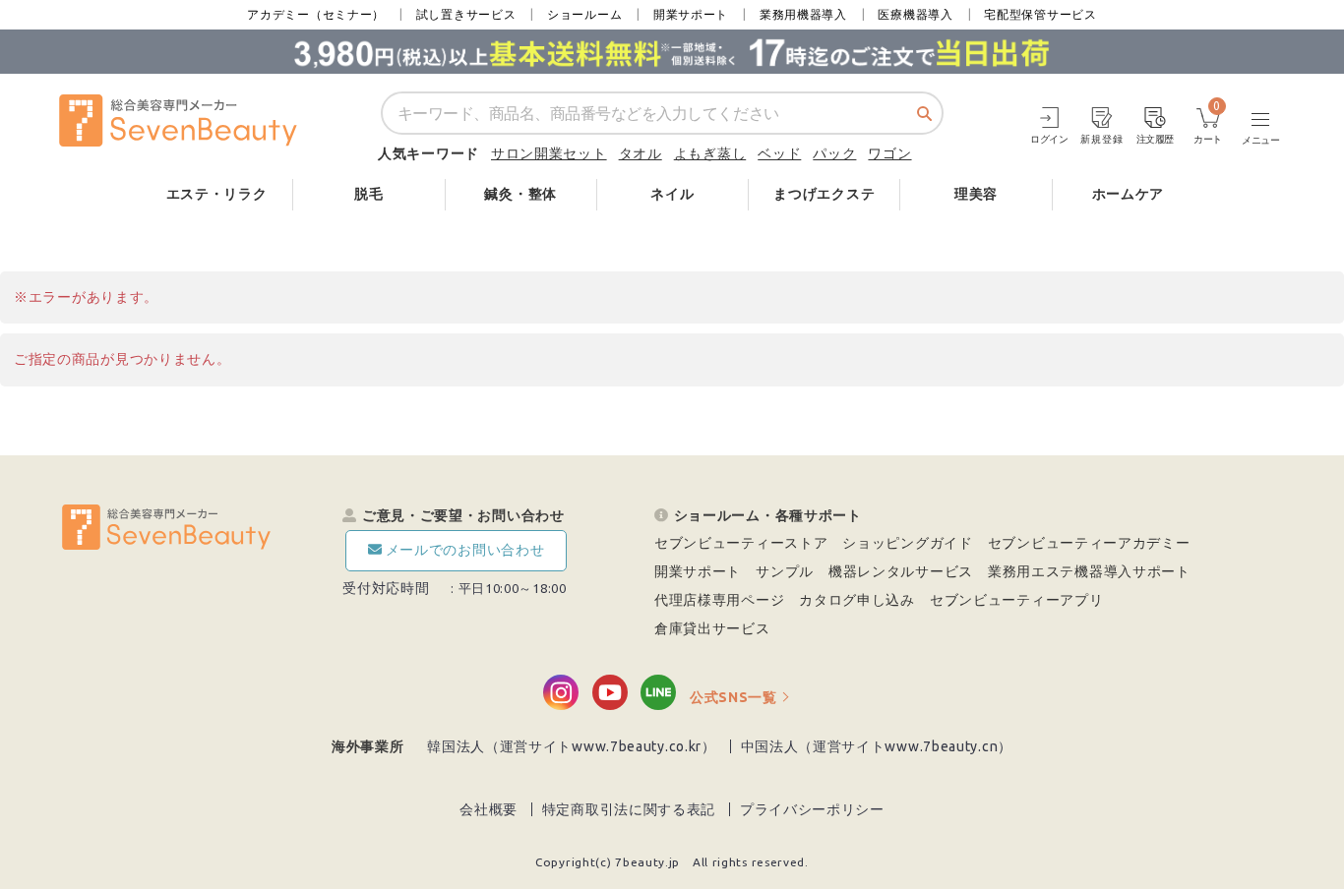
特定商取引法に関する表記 (628, 809)
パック (834, 153)
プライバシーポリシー (812, 809)
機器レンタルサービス (900, 571)
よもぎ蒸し (710, 153)
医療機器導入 (915, 14)
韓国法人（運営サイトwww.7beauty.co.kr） (571, 746)
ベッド (779, 153)
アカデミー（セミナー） (316, 14)
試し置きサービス (466, 14)
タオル (640, 153)
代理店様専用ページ (719, 600)
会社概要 (488, 809)
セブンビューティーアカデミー (1089, 543)
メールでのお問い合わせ (465, 550)
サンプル (785, 571)
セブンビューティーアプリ (1016, 600)
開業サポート (690, 14)
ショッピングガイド (907, 543)
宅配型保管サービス (1040, 14)
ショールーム (584, 14)
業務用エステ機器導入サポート (1089, 571)
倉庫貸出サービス (712, 628)
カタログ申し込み (857, 600)
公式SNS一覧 (733, 697)
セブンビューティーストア (740, 543)
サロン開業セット (549, 153)
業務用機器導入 (803, 14)
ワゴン (889, 153)
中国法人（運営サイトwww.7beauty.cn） (877, 746)
